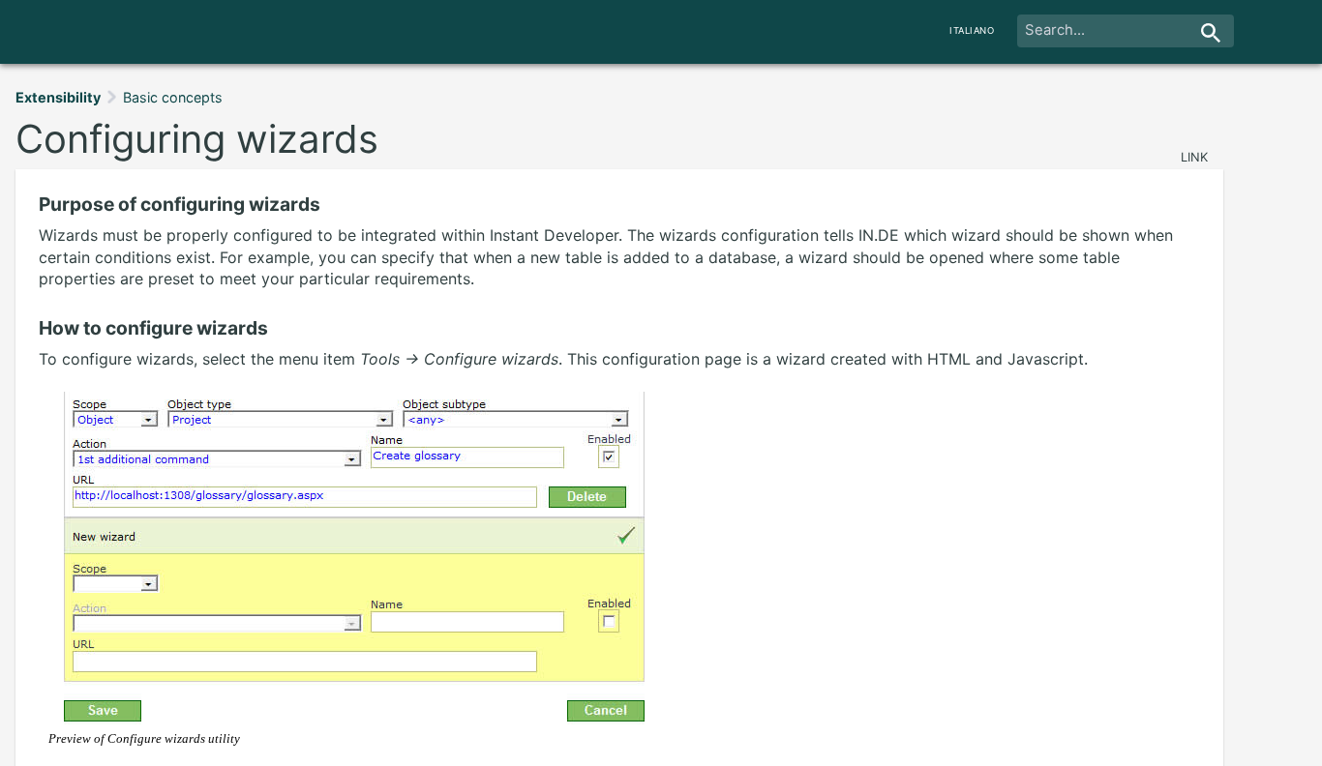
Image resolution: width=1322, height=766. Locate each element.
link (1194, 157)
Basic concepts (173, 97)
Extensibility (58, 97)
